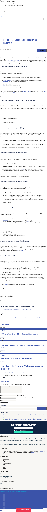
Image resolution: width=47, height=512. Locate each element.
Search (42, 50)
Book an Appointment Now (22, 509)
